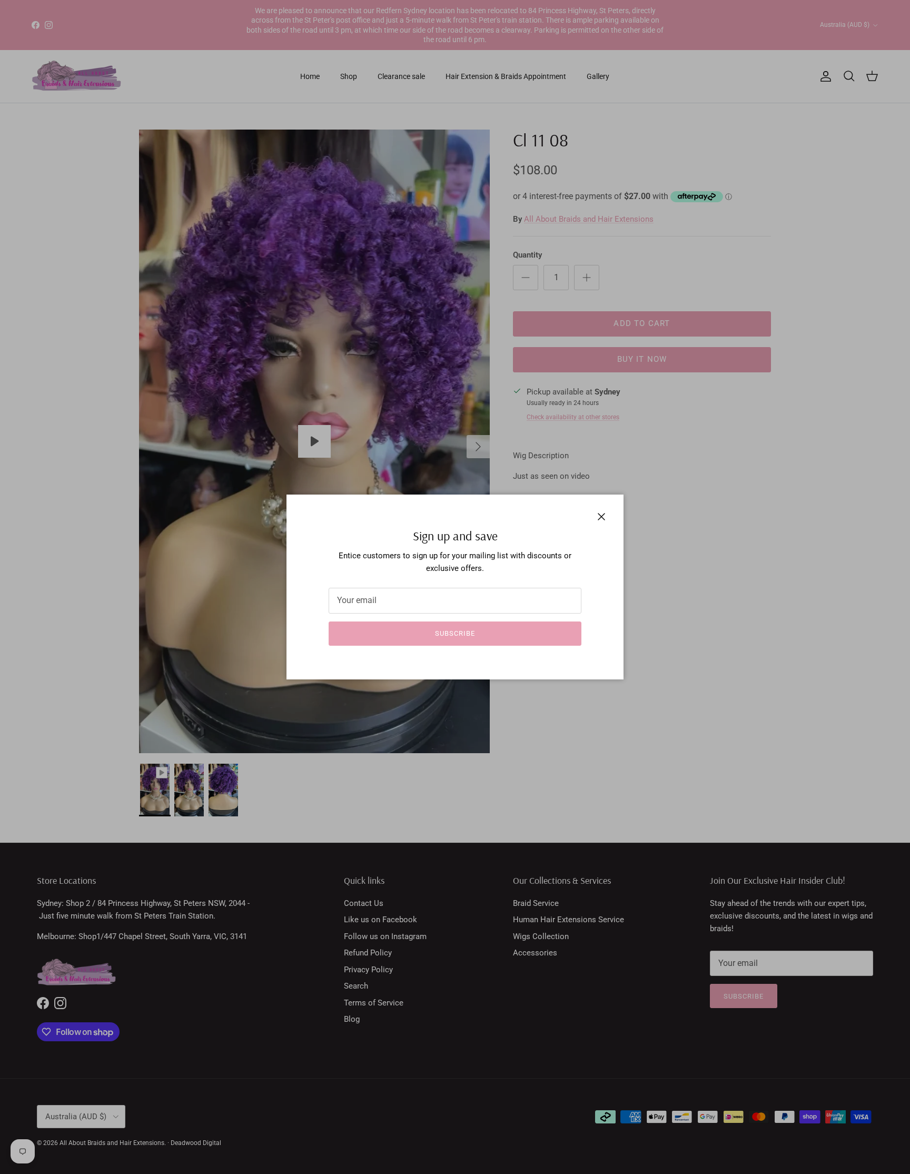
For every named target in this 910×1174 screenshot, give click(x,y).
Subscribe (455, 633)
